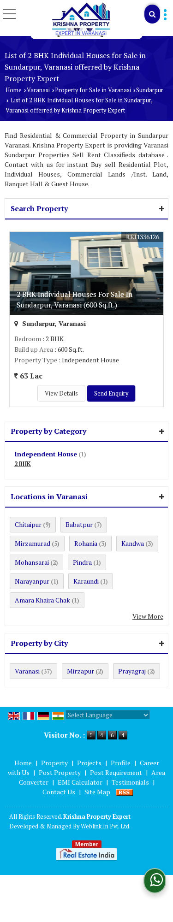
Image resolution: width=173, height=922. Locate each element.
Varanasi (38, 90)
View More (147, 616)
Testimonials (130, 782)
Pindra (82, 562)
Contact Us (58, 791)
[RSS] (124, 791)
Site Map (97, 791)
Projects (89, 762)
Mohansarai (32, 562)
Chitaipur (28, 524)
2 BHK (22, 464)
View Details (61, 393)
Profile (121, 762)
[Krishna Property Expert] (81, 19)
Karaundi (86, 581)
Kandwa (132, 543)
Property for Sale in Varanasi (93, 90)
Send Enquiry (111, 393)
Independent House (45, 453)
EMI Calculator (80, 782)
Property (54, 762)
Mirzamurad (32, 543)
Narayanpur (32, 581)
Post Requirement (116, 772)
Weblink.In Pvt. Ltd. (106, 826)
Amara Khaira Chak (42, 600)
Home (14, 90)
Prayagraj (132, 671)
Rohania (85, 543)
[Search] (152, 14)
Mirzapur (80, 671)
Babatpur (79, 524)
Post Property (60, 772)
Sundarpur (149, 90)
